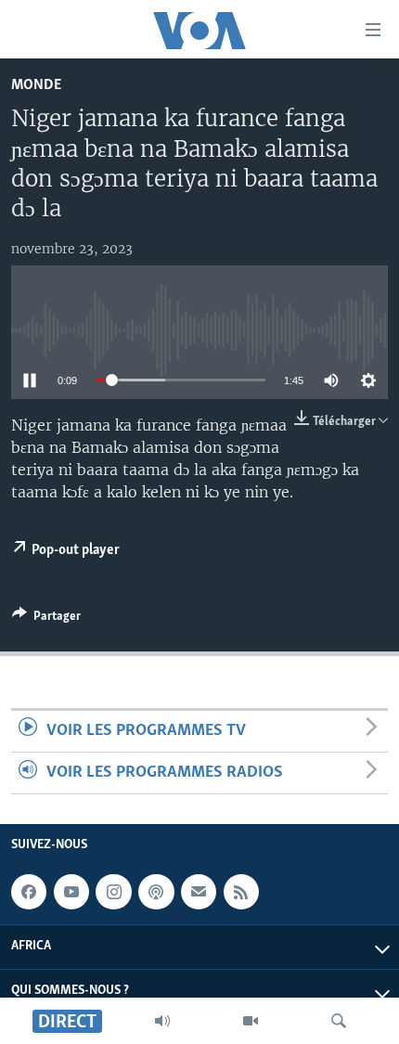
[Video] (250, 1021)
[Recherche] (339, 1021)
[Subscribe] (198, 892)
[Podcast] (156, 892)
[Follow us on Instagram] (113, 892)
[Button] (46, 619)
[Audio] (162, 1021)
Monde (36, 85)
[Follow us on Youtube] (71, 892)
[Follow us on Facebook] (28, 892)
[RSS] (241, 892)
